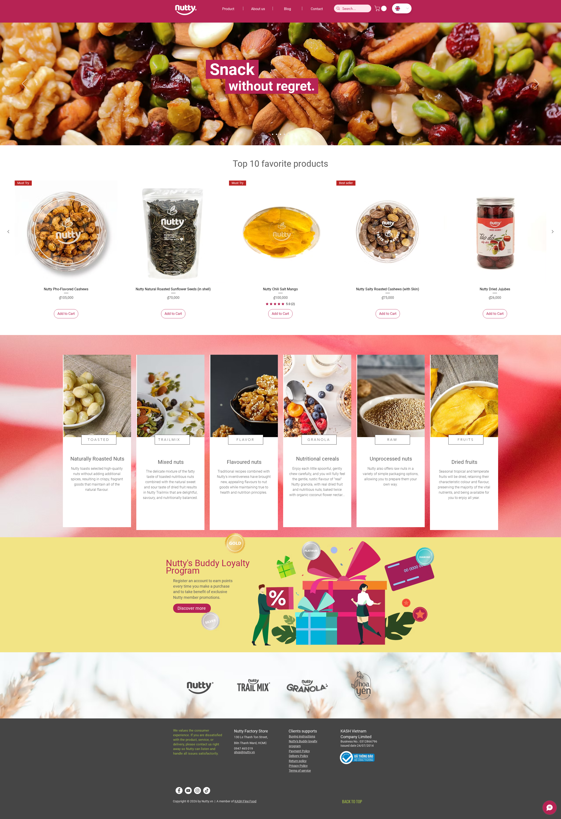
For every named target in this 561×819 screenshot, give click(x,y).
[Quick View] (173, 232)
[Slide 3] (280, 134)
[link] (280, 303)
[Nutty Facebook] (179, 790)
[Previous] (24, 84)
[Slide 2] (288, 134)
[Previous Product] (8, 231)
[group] (280, 249)
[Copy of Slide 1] (272, 134)
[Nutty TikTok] (206, 790)
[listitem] (97, 441)
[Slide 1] (276, 134)
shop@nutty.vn (244, 752)
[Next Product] (552, 231)
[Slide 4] (284, 134)
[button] (381, 8)
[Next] (536, 84)
